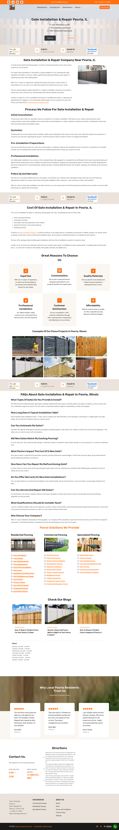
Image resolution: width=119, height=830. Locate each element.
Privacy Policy (60, 812)
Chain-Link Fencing (53, 558)
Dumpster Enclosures (54, 567)
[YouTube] (17, 2)
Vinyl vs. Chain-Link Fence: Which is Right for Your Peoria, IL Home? (59, 632)
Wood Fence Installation (22, 567)
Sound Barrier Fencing (54, 564)
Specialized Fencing (39, 809)
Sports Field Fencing (54, 570)
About (58, 803)
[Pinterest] (21, 2)
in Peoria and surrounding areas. (38, 102)
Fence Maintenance (20, 564)
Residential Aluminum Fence (23, 573)
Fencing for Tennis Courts (56, 581)
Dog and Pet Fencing (21, 585)
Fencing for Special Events (89, 570)
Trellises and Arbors (54, 578)
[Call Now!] (115, 826)
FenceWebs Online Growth (43, 826)
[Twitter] (13, 2)
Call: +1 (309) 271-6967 (103, 2)
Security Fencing (53, 555)
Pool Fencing (18, 579)
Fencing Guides (19, 627)
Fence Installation (19, 555)
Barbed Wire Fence (86, 555)
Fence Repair (18, 558)
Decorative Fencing (20, 591)
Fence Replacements (21, 561)
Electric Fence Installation (56, 561)
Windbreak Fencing (53, 575)
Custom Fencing (85, 558)
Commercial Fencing (39, 803)
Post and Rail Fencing (87, 561)
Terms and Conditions (63, 809)
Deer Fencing (84, 567)
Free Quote (104, 7)
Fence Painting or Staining (89, 572)
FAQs (58, 806)
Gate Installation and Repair (23, 576)
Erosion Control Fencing (55, 572)
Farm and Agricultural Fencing (90, 564)
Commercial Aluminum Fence (57, 584)
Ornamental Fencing (20, 588)
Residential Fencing (39, 806)
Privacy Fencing (19, 582)
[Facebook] (8, 2)
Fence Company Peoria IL (28, 233)
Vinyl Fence (17, 570)
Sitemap (58, 816)
